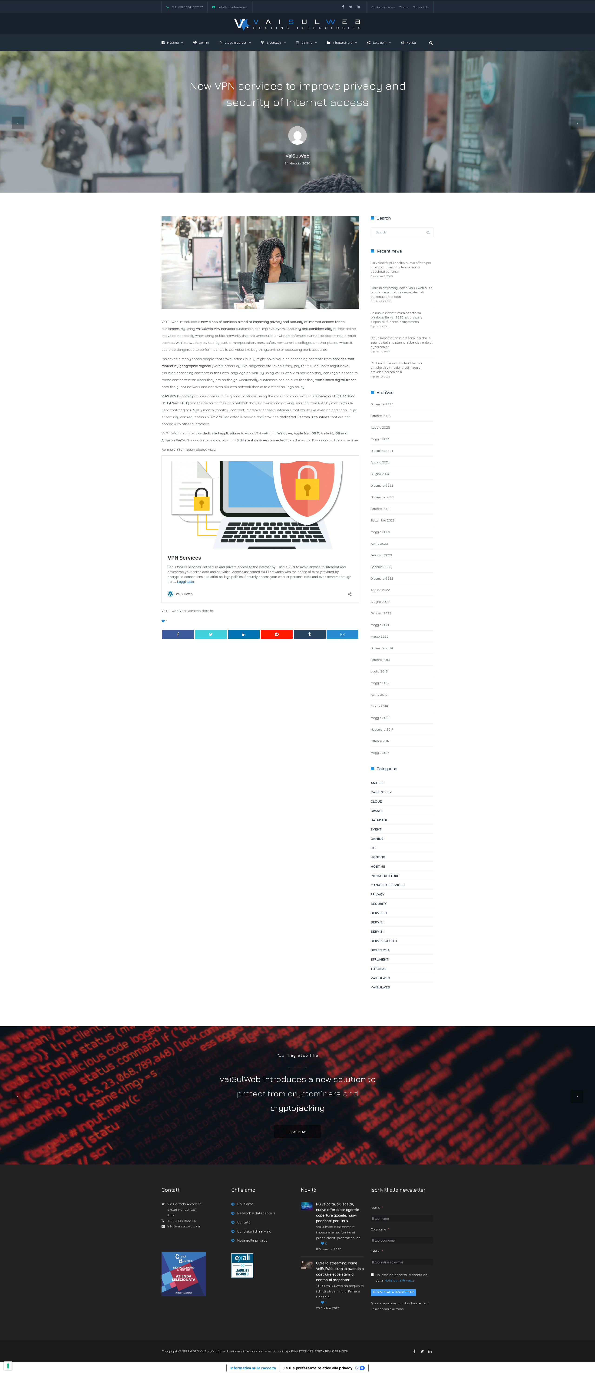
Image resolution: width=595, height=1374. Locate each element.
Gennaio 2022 (381, 613)
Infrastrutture (342, 42)
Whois (403, 7)
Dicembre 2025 (382, 404)
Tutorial (379, 969)
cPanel (377, 811)
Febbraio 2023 (381, 555)
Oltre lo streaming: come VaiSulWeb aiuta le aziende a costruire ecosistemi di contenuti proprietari (401, 292)
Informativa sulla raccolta (253, 1368)
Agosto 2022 (380, 590)
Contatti (244, 1222)
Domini (204, 42)
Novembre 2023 (382, 497)
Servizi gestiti (384, 941)
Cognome (378, 1229)
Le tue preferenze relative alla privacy (318, 1368)
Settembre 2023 (383, 520)
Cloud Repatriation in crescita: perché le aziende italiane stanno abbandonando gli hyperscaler (402, 342)
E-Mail (375, 1251)
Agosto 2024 (380, 462)
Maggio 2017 (380, 752)
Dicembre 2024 (382, 451)
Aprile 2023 (379, 543)
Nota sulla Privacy (399, 1280)
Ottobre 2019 (380, 660)
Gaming (306, 42)
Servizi (377, 922)
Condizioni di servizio (254, 1231)
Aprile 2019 (379, 694)
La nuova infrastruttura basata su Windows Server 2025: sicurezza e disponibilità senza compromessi (396, 317)
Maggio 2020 (380, 625)
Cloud (376, 801)
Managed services (388, 885)
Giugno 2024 (380, 474)
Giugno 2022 (380, 601)
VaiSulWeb (298, 155)
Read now (298, 1132)
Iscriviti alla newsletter (393, 1292)
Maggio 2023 (380, 532)
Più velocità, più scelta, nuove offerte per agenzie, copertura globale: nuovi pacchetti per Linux (401, 267)
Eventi (376, 829)
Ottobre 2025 (381, 416)
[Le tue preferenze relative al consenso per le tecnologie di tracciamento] (8, 1365)
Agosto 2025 (380, 427)
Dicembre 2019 (382, 648)
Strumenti (380, 959)
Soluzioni (379, 42)
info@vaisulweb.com (233, 7)
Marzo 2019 (379, 706)
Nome (375, 1207)
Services (379, 913)
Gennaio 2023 (381, 567)
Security (379, 903)
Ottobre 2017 (380, 741)
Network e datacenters (256, 1213)
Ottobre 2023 (380, 509)
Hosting (173, 42)
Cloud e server (235, 42)
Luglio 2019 (379, 671)
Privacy (377, 894)
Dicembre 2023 (382, 485)
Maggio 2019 (380, 683)
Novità (411, 42)
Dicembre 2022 (382, 578)
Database (379, 820)
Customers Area (383, 7)
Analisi (377, 783)
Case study (381, 792)
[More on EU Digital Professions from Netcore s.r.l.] (242, 1277)
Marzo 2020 (380, 636)
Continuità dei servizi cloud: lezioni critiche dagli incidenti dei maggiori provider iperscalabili (396, 367)
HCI (374, 848)
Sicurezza (274, 42)
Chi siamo (245, 1204)
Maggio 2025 (380, 439)
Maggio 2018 (380, 718)
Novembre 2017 (382, 729)
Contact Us (421, 7)
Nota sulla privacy (252, 1240)
